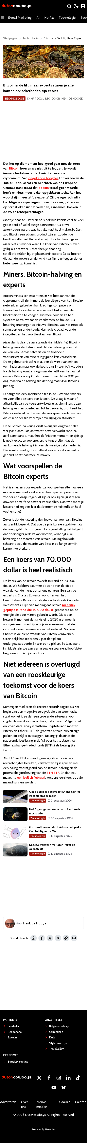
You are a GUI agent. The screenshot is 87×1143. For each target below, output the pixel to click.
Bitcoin (14, 168)
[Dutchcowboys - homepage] (17, 6)
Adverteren (8, 1102)
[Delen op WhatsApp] (33, 938)
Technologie (67, 18)
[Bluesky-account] (63, 1087)
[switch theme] (76, 6)
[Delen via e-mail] (74, 938)
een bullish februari (31, 777)
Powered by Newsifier (43, 1129)
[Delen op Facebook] (41, 938)
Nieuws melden (41, 1104)
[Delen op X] (50, 938)
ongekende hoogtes (43, 178)
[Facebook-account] (49, 1077)
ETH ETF (53, 773)
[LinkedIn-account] (68, 1077)
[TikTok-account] (78, 1077)
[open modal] (83, 6)
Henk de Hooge (72, 98)
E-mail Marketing (20, 18)
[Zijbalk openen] (2, 17)
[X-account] (39, 1077)
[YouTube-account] (53, 1087)
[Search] (69, 6)
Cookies (64, 1102)
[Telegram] (58, 938)
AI (37, 18)
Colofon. (81, 1102)
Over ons (24, 1104)
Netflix (49, 18)
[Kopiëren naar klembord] (66, 938)
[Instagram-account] (58, 1077)
